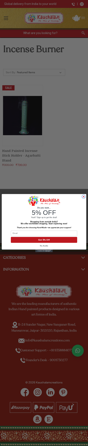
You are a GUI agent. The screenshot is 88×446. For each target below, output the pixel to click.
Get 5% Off (44, 240)
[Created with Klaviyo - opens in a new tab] (44, 250)
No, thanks (44, 246)
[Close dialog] (83, 196)
